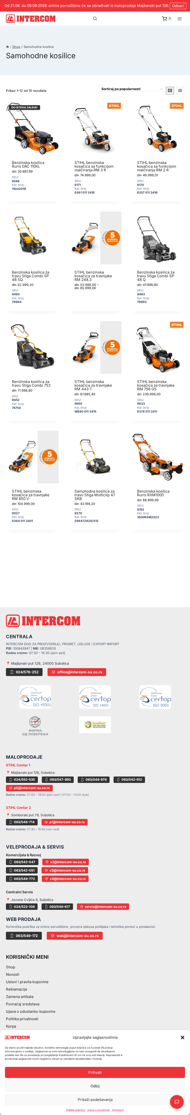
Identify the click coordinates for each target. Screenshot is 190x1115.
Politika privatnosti (22, 1018)
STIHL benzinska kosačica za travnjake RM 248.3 (93, 276)
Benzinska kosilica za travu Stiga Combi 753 (31, 383)
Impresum (118, 1109)
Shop (10, 967)
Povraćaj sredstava (22, 1004)
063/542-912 (131, 779)
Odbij (95, 1086)
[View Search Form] (95, 18)
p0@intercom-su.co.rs (32, 788)
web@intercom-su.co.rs (78, 936)
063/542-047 (24, 862)
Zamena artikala (19, 996)
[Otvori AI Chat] (177, 1102)
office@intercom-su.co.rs (79, 672)
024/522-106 (24, 907)
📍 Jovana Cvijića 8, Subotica (29, 900)
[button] (182, 1037)
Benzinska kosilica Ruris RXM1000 (153, 493)
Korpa (11, 1026)
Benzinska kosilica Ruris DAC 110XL (28, 164)
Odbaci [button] (178, 5)
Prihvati (95, 1072)
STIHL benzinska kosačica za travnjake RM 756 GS (156, 385)
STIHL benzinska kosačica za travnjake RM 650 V (30, 495)
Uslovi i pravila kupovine (27, 981)
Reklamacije (16, 989)
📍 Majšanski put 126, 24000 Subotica (37, 663)
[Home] (7, 47)
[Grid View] (170, 90)
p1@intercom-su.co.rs (67, 822)
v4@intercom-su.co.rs (68, 879)
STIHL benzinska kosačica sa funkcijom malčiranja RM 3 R (94, 166)
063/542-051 (24, 870)
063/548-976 (96, 779)
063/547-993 (60, 779)
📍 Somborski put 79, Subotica (30, 815)
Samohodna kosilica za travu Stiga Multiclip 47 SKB (94, 495)
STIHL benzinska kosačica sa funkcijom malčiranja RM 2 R (156, 166)
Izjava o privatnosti (98, 1109)
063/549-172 (27, 936)
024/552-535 (24, 779)
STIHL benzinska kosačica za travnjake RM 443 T (93, 385)
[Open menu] (179, 18)
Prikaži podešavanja (95, 1099)
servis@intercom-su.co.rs (105, 907)
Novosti (12, 974)
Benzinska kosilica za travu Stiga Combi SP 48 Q (155, 276)
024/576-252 (27, 672)
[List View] (180, 90)
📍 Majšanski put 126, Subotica (30, 773)
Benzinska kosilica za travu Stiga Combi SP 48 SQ (30, 276)
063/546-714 (24, 822)
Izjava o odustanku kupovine (30, 1011)
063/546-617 (59, 907)
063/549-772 (24, 879)
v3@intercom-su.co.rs (67, 870)
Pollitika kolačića (75, 1109)
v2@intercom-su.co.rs (68, 862)
